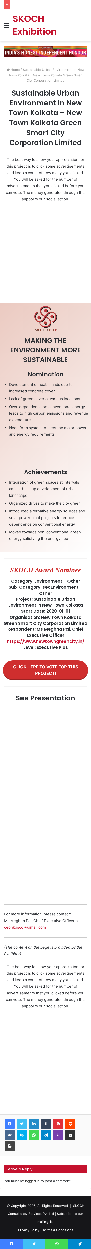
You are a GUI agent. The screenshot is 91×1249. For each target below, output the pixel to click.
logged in (32, 1181)
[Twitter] (22, 1124)
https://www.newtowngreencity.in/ (45, 641)
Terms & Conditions (57, 1230)
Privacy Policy (28, 1230)
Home (15, 70)
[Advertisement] (45, 254)
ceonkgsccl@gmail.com (25, 927)
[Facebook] (10, 1124)
